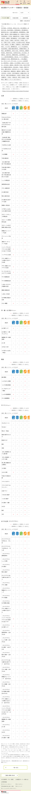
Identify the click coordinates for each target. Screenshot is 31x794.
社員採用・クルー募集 (7, 779)
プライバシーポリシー (7, 784)
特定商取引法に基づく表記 (8, 786)
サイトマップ (19, 786)
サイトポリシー (19, 784)
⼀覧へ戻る (15, 767)
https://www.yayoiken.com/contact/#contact (15, 91)
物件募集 (4, 782)
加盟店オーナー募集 (22, 779)
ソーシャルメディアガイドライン (9, 788)
